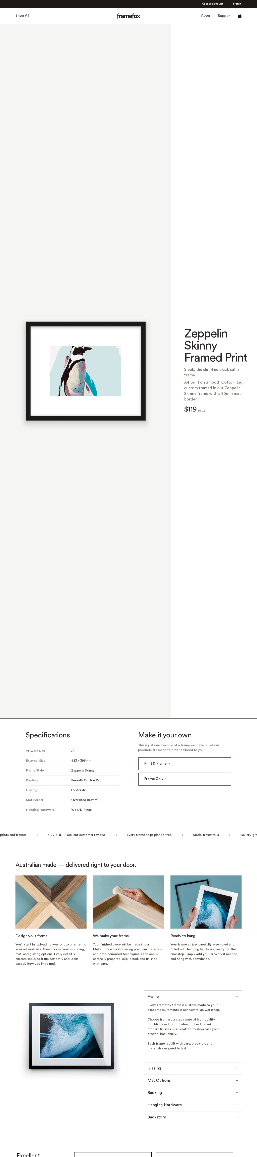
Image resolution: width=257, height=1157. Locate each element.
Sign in (237, 3)
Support (225, 16)
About (206, 16)
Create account (212, 3)
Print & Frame (155, 764)
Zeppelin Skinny (83, 770)
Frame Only (153, 779)
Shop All (22, 16)
